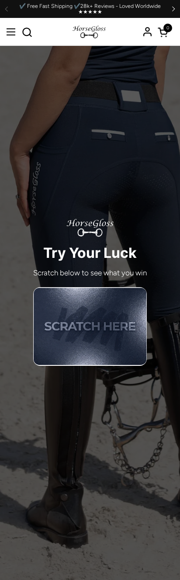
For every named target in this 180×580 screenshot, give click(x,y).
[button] (26, 32)
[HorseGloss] (89, 32)
